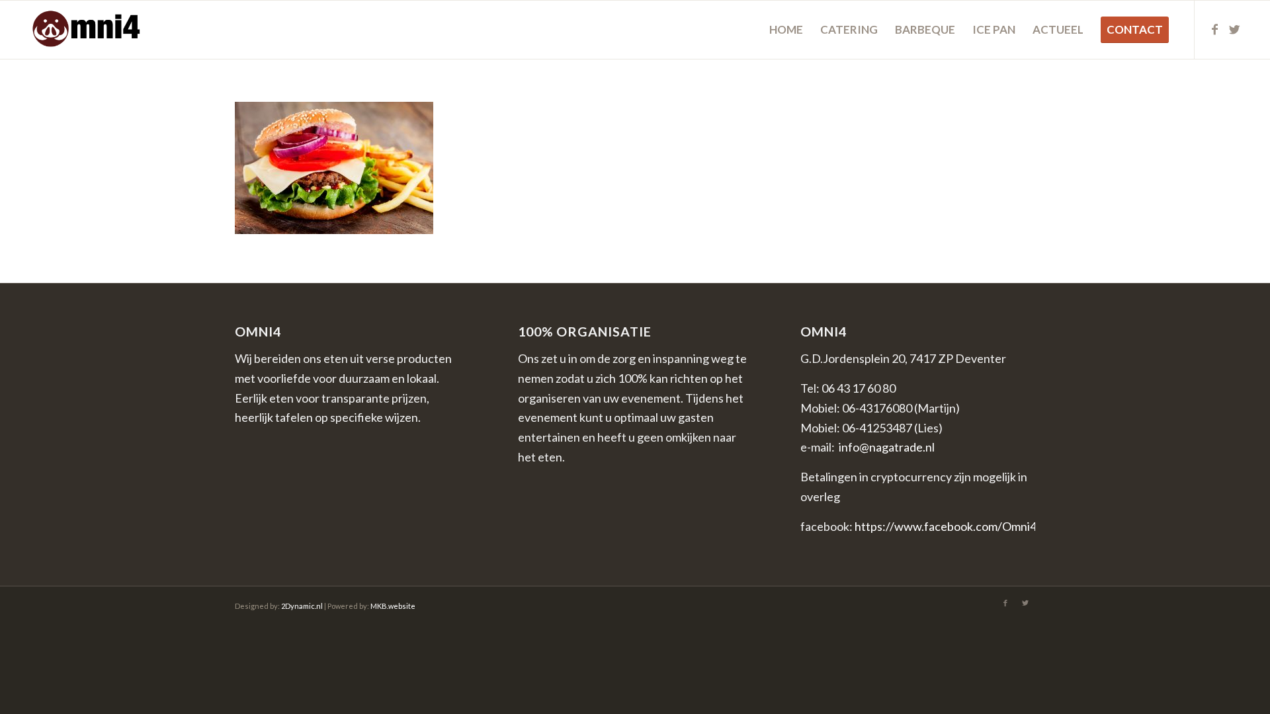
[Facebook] (1215, 29)
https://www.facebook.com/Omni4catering (967, 526)
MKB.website (392, 606)
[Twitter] (1235, 29)
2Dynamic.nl (302, 606)
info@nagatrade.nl (887, 447)
